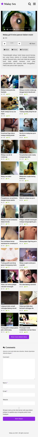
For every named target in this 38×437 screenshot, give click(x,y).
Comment (6, 357)
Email (5, 391)
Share (33, 43)
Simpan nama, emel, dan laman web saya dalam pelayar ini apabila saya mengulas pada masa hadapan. (18, 412)
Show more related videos (19, 337)
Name (5, 383)
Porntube (25, 49)
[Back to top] (34, 433)
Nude (7, 49)
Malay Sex (10, 3)
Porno (15, 49)
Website (5, 399)
